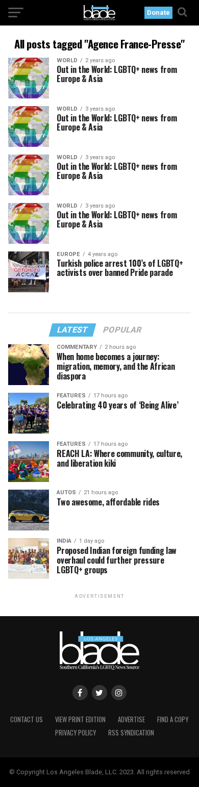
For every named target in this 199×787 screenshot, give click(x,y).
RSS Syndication (131, 733)
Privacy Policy (75, 733)
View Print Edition (80, 719)
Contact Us (26, 719)
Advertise (131, 719)
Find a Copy (172, 719)
